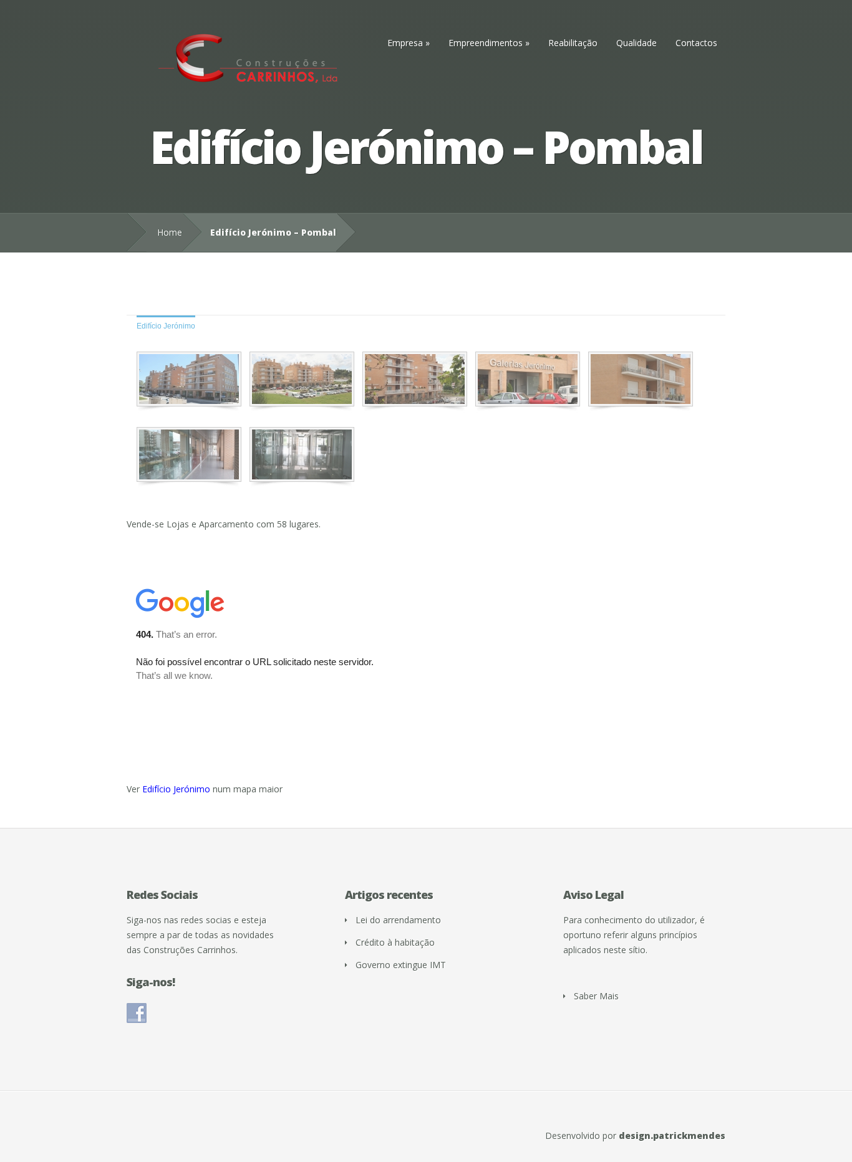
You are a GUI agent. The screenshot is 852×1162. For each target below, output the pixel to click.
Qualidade (636, 43)
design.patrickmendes (672, 1135)
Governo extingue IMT (401, 965)
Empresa (405, 43)
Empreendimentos (485, 43)
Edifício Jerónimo (166, 326)
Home (169, 232)
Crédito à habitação (395, 942)
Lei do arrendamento (398, 920)
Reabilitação (573, 43)
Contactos (696, 43)
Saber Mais (596, 996)
